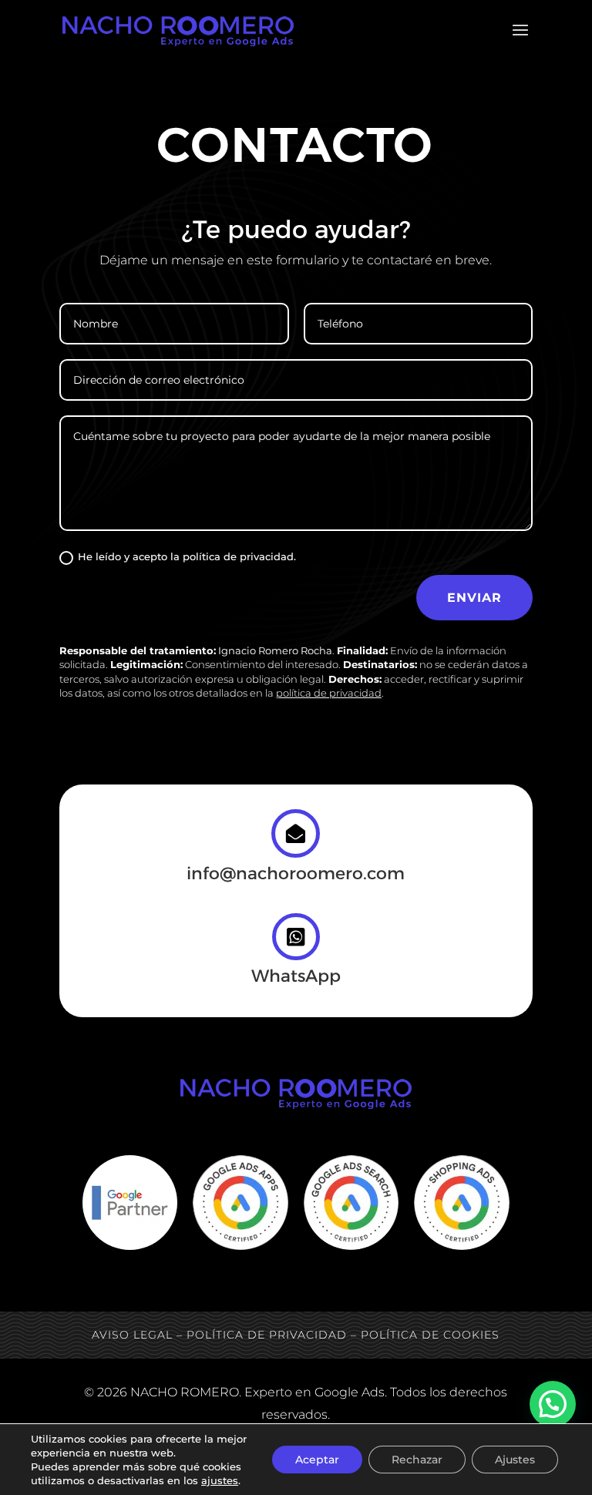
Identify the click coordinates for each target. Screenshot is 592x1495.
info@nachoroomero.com (296, 873)
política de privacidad (329, 693)
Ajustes (515, 1459)
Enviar (474, 597)
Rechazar (417, 1459)
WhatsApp (296, 976)
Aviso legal (132, 1335)
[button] (553, 1404)
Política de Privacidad (267, 1335)
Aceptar (317, 1459)
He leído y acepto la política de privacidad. (187, 556)
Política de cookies (430, 1335)
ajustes (219, 1480)
